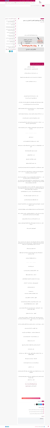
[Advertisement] (25, 12)
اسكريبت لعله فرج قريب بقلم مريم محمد (37, 5)
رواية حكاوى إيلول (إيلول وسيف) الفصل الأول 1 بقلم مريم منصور (10, 38)
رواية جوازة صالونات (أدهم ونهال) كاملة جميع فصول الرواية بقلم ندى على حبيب (10, 27)
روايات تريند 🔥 (33, 2)
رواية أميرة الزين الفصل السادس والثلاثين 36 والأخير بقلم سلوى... (35, 409)
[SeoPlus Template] (44, 426)
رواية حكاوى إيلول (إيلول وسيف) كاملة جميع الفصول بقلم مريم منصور (10, 21)
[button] (41, 404)
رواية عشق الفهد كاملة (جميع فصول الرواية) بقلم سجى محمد (11, 33)
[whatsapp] (10, 51)
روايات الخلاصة (36, 426)
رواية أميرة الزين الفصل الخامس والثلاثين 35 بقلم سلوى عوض (36, 411)
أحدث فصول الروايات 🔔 (27, 2)
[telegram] (8, 0)
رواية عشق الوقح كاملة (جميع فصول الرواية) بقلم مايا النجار (11, 41)
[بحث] (5, 2)
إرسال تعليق (41, 418)
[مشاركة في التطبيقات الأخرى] (35, 404)
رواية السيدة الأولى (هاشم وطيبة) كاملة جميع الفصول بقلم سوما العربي (10, 30)
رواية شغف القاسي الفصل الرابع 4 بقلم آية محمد (10, 44)
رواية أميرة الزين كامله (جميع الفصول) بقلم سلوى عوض (10, 24)
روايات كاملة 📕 (17, 2)
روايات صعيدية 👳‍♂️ (21, 2)
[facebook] (5, 0)
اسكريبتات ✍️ (8, 2)
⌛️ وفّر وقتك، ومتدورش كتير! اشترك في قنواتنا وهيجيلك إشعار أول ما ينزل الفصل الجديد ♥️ (31, 398)
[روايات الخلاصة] (40, 2)
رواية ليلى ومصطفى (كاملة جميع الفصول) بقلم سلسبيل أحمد (11, 35)
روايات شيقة (42, 18)
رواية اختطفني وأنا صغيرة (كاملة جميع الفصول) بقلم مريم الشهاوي (10, 47)
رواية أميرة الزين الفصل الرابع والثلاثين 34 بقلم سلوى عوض (36, 413)
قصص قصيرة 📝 (12, 2)
